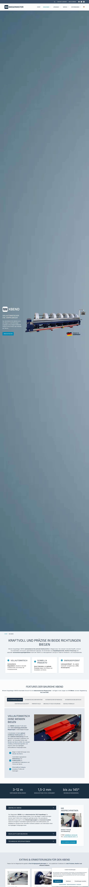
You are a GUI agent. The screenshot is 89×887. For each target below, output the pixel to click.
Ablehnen (68, 881)
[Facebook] (79, 1)
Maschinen (46, 7)
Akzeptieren (58, 881)
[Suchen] (54, 1)
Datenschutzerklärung (71, 884)
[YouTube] (84, 1)
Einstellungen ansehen (80, 881)
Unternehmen (75, 7)
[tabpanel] (44, 743)
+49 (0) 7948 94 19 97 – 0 (70, 836)
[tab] (15, 699)
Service (65, 7)
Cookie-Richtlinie (62, 884)
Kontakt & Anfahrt (62, 1)
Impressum (78, 884)
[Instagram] (81, 1)
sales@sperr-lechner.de (71, 835)
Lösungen (56, 7)
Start (38, 7)
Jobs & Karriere (72, 1)
